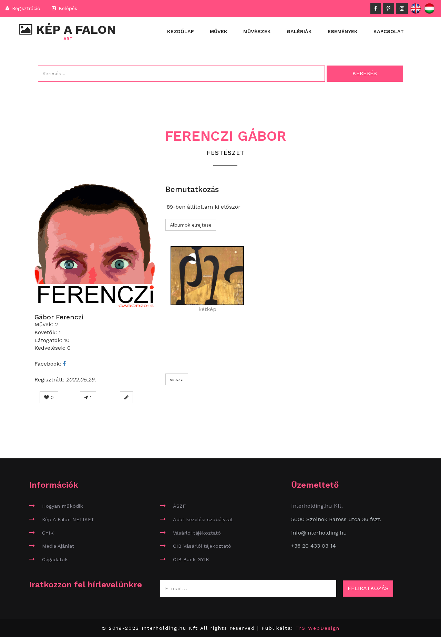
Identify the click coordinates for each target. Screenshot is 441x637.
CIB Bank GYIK (191, 559)
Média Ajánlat (58, 546)
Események (343, 31)
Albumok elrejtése (191, 225)
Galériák (299, 31)
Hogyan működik (62, 506)
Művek (218, 31)
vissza (177, 379)
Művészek (257, 31)
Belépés (67, 8)
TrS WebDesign (318, 628)
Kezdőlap (180, 31)
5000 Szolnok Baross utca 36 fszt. (336, 519)
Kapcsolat (388, 31)
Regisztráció (25, 8)
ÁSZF (179, 506)
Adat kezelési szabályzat (203, 519)
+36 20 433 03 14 (313, 546)
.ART (67, 39)
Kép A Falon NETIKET (68, 519)
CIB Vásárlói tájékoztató (202, 546)
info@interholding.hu (319, 532)
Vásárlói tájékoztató (197, 533)
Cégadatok (55, 559)
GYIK (48, 533)
